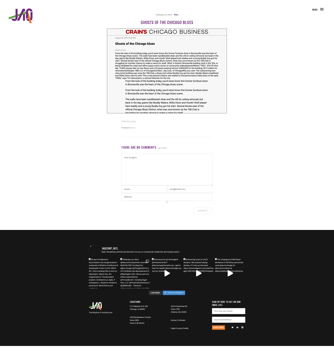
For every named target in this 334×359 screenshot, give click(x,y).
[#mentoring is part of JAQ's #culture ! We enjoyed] (198, 273)
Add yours (162, 148)
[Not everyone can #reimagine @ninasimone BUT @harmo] (167, 273)
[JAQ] (21, 16)
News (176, 14)
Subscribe (218, 327)
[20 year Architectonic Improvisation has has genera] (104, 273)
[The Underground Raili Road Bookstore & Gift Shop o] (230, 273)
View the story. (128, 121)
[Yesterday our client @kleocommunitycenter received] (135, 273)
